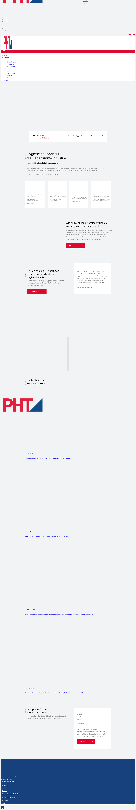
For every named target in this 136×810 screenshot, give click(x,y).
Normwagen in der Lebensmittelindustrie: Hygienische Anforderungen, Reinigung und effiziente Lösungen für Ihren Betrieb (59, 614)
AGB (3, 803)
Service (4, 788)
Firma (79, 719)
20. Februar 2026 (30, 610)
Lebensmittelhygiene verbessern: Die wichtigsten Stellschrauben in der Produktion (48, 458)
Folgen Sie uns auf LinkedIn (10, 794)
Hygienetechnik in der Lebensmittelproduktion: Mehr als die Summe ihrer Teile (46, 536)
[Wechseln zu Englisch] (5, 31)
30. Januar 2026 (29, 688)
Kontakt (4, 791)
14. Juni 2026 (29, 453)
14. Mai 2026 (29, 531)
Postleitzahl (80, 723)
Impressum (5, 800)
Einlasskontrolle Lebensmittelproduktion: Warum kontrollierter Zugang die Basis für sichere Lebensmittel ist (54, 693)
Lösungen (5, 785)
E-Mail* (79, 714)
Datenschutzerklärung (8, 797)
